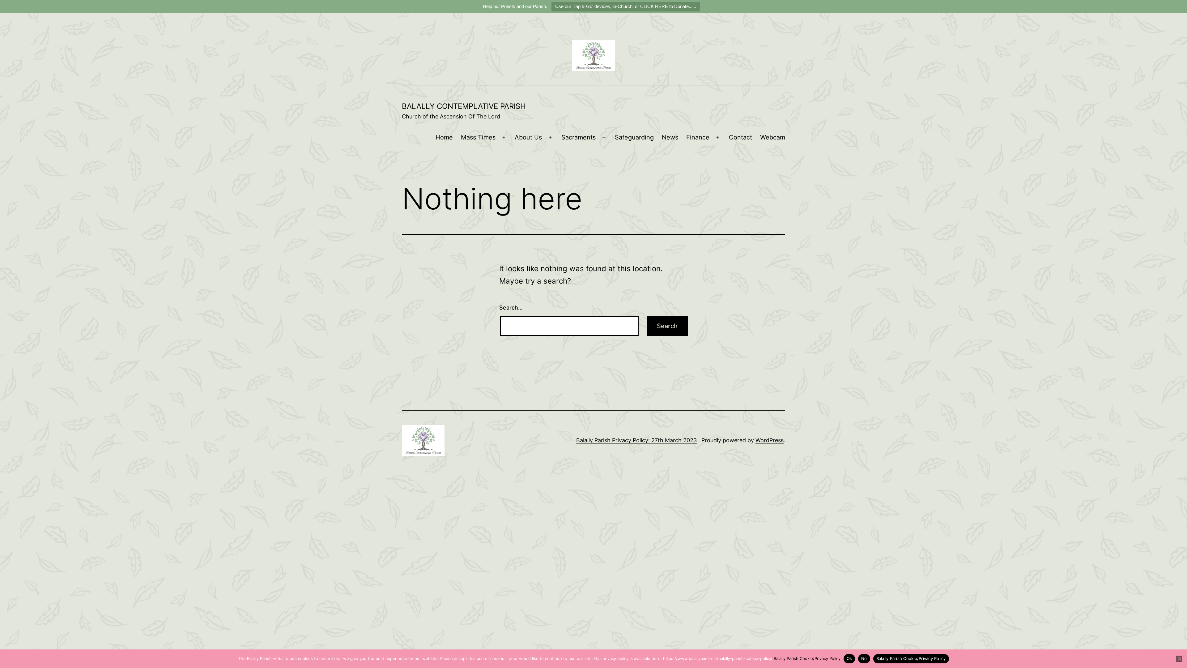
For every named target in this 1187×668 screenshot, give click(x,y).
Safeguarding (634, 137)
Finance (697, 137)
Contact (740, 137)
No (864, 658)
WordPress (769, 440)
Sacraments (578, 137)
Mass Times (478, 137)
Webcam (772, 137)
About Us (528, 137)
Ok (849, 658)
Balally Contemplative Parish (464, 106)
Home (444, 137)
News (670, 137)
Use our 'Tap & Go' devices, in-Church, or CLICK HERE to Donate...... (625, 6)
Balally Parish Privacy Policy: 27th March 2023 (636, 440)
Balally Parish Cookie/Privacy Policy (807, 658)
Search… (511, 307)
